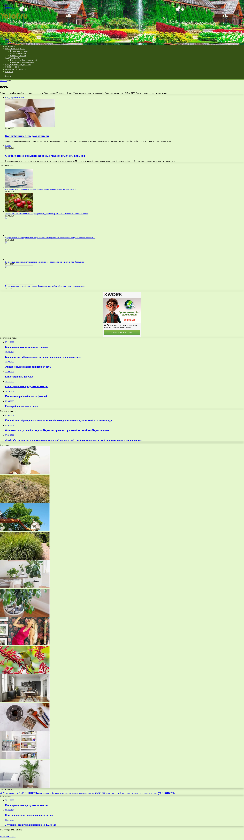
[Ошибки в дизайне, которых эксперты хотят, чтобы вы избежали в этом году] (25, 702)
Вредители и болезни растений (23, 60)
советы (155, 793)
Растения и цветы (15, 49)
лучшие (90, 793)
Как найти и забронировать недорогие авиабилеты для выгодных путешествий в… (41, 189)
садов (145, 793)
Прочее (9, 72)
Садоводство (12, 58)
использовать (67, 793)
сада (141, 793)
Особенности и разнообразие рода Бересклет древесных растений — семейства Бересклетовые (46, 213)
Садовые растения (18, 53)
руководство (134, 793)
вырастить (14, 793)
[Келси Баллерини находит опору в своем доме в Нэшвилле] (25, 644)
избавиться (58, 793)
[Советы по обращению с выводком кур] (25, 530)
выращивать (28, 793)
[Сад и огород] (14, 35)
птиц (108, 793)
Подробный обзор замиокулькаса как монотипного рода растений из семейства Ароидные (44, 262)
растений (116, 793)
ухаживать (166, 793)
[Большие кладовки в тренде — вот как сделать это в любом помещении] (25, 759)
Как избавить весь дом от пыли (27, 136)
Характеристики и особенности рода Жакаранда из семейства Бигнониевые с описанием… (45, 286)
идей (50, 793)
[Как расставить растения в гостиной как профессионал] (25, 673)
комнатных (81, 793)
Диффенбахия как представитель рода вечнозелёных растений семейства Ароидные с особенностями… (50, 238)
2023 (2, 793)
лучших (100, 793)
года (40, 793)
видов (8, 793)
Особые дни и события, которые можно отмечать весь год (45, 155)
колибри (74, 793)
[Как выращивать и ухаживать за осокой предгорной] (25, 559)
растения (125, 793)
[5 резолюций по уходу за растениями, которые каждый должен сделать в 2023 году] (25, 787)
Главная (3, 81)
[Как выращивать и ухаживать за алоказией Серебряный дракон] (25, 473)
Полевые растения (18, 55)
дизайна (45, 793)
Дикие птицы (12, 67)
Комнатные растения (19, 51)
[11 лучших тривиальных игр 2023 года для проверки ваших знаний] (25, 616)
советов (150, 793)
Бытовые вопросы (15, 69)
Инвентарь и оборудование (22, 62)
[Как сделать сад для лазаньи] (25, 502)
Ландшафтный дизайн (18, 65)
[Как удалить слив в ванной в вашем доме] (25, 730)
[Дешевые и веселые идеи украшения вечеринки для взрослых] (25, 587)
